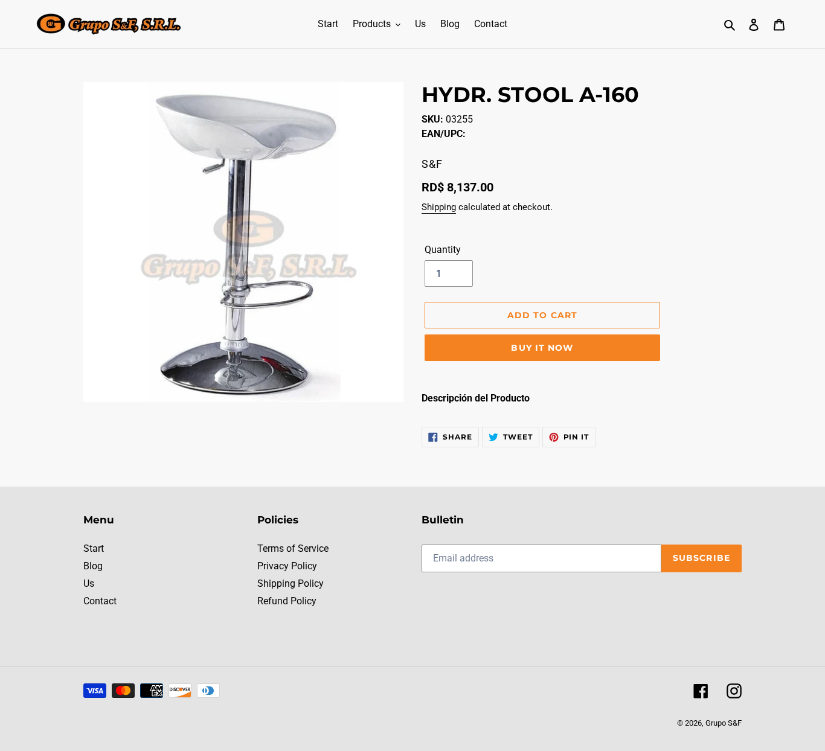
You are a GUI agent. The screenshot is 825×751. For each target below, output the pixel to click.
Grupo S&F (723, 722)
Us (88, 583)
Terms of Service (293, 548)
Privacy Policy (287, 566)
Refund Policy (286, 601)
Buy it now (542, 347)
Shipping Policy (290, 583)
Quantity (443, 249)
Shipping (439, 207)
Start (93, 548)
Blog (93, 566)
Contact (100, 601)
